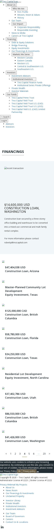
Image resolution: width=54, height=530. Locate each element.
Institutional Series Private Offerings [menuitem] (34, 85)
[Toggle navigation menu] (20, 2)
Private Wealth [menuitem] (18, 88)
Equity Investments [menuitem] (20, 48)
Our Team (10, 513)
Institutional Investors (16, 506)
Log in (4, 120)
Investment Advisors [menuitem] (21, 75)
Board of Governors (15, 516)
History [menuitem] (20, 17)
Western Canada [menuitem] (25, 57)
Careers (9, 519)
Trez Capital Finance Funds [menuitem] (29, 82)
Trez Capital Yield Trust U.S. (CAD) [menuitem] (27, 103)
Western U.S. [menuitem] (23, 63)
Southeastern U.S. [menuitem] (25, 69)
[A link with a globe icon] (1, 132)
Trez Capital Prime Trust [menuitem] (23, 97)
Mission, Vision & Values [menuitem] (28, 14)
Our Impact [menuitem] (18, 23)
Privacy (3, 484)
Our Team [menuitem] (16, 20)
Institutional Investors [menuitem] (23, 79)
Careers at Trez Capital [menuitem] (22, 35)
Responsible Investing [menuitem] (27, 30)
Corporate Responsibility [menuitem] (28, 27)
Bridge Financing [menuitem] (19, 45)
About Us (10, 487)
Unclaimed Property (15, 496)
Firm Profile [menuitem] (22, 12)
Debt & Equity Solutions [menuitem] (23, 42)
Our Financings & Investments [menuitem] (26, 51)
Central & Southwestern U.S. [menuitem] (30, 66)
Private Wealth (12, 503)
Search (6, 116)
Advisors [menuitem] (10, 123)
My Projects (21, 484)
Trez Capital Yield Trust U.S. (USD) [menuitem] (27, 106)
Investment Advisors (15, 509)
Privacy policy (29, 471)
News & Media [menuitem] (18, 33)
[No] (38, 471)
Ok (19, 471)
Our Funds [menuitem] (12, 94)
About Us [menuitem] (11, 4)
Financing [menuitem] (11, 39)
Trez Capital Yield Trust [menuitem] (22, 100)
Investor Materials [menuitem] (20, 91)
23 (44, 453)
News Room (11, 490)
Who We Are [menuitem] (19, 8)
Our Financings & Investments (20, 493)
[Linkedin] (2, 528)
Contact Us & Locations (17, 522)
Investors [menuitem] (11, 72)
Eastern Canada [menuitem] (24, 60)
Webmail (11, 484)
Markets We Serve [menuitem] (21, 54)
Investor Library (13, 500)
